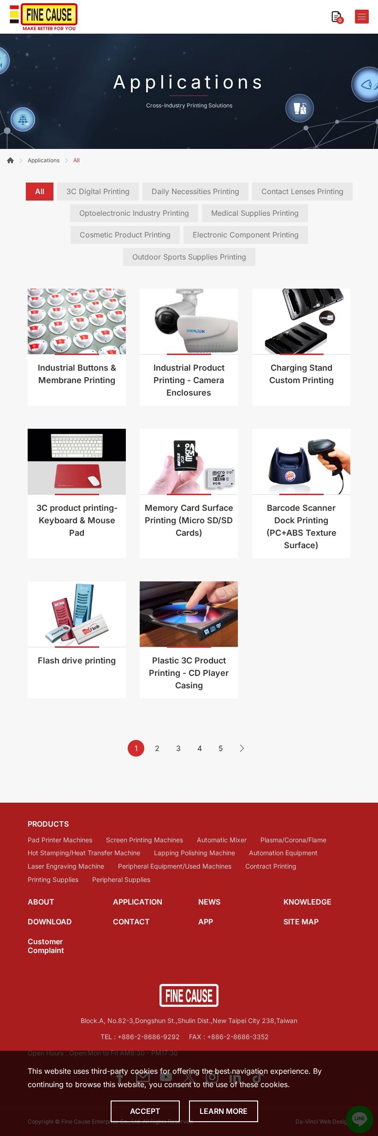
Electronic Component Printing (246, 234)
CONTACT (131, 921)
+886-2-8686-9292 (149, 1037)
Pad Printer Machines (60, 840)
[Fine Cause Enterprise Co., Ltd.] (43, 16)
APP (205, 921)
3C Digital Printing (98, 191)
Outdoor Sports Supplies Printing (189, 256)
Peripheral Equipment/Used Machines (174, 866)
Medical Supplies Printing (255, 213)
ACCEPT (145, 1111)
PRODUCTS (48, 824)
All (39, 191)
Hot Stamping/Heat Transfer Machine (84, 853)
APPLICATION (137, 902)
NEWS (209, 902)
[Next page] (242, 748)
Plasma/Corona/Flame (293, 840)
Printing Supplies (53, 879)
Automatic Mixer (222, 840)
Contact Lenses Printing (302, 191)
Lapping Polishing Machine (194, 853)
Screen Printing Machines (144, 840)
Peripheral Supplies (121, 879)
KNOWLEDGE (307, 902)
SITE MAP (301, 921)
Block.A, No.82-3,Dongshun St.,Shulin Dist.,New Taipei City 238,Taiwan (189, 1020)
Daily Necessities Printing (195, 191)
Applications (43, 160)
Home (10, 160)
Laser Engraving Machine (66, 866)
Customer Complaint (46, 946)
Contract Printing (270, 866)
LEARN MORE (224, 1111)
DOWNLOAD (50, 921)
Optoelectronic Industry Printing (134, 213)
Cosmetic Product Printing (125, 234)
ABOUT (41, 902)
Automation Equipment (283, 853)
